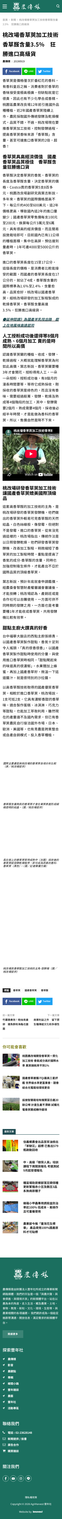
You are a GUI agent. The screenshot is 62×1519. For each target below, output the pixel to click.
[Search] (57, 6)
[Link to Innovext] (38, 1512)
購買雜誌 (13, 1451)
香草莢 (16, 990)
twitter (47, 71)
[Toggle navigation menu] (5, 6)
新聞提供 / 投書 (17, 1439)
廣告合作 (13, 1445)
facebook (14, 71)
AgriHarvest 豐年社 (41, 1504)
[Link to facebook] (6, 1478)
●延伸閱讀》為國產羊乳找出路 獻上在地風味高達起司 (31, 322)
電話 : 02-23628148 (20, 1432)
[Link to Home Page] (31, 6)
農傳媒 (6, 61)
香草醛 (44, 990)
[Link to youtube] (13, 1478)
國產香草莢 (31, 990)
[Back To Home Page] (31, 1274)
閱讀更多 (13, 1334)
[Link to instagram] (21, 1478)
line (31, 71)
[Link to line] (28, 1478)
